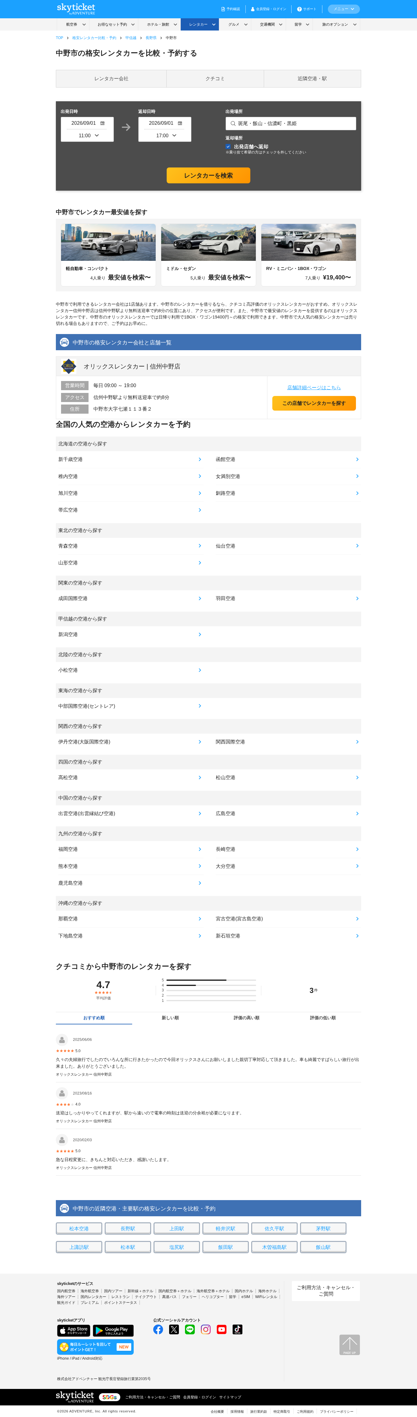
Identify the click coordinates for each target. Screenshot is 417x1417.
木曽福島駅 (274, 1247)
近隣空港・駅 (312, 78)
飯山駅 (323, 1247)
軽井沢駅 (225, 1228)
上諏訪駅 (79, 1247)
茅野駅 (323, 1228)
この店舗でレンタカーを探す (314, 403)
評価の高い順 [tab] (246, 1017)
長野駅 (128, 1228)
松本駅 (128, 1247)
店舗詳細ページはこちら (314, 387)
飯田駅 (225, 1247)
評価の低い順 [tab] (323, 1017)
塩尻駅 (176, 1247)
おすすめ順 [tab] (94, 1017)
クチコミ (215, 78)
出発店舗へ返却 (266, 149)
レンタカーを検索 (208, 175)
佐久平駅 (274, 1228)
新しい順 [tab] (170, 1017)
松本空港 (79, 1228)
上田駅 (176, 1228)
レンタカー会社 (111, 78)
